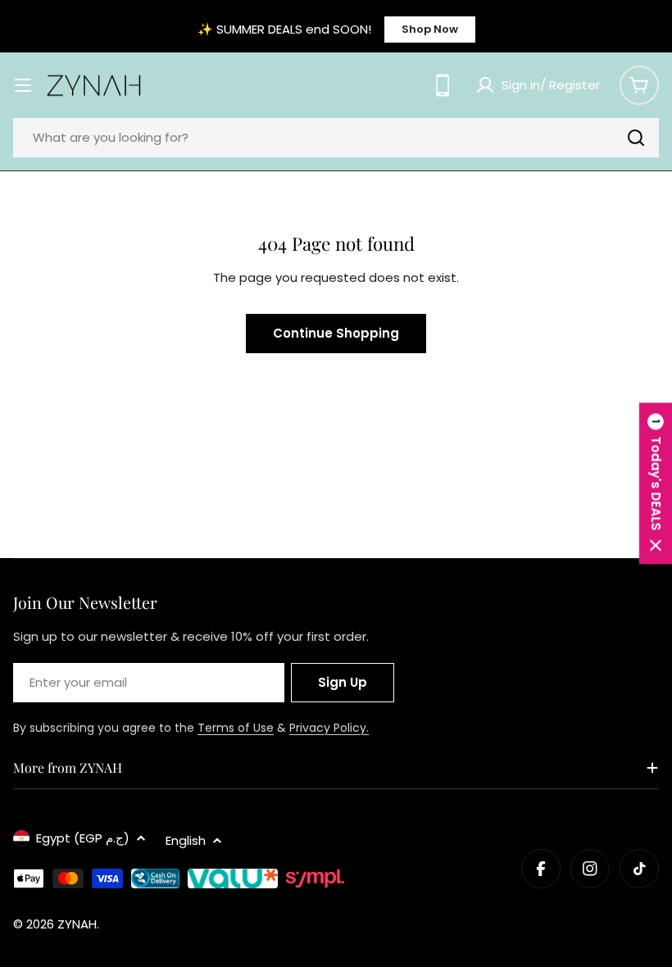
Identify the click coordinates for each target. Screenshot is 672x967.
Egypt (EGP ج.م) (82, 838)
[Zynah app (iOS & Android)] (442, 85)
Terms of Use (236, 728)
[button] (655, 484)
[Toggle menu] (23, 85)
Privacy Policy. (329, 728)
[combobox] (336, 137)
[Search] (636, 138)
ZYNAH (77, 924)
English (186, 840)
